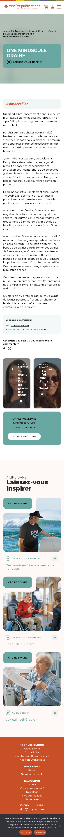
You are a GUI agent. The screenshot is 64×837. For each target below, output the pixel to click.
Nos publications (25, 31)
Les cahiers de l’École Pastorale (32, 756)
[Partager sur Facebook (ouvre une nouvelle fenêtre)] (4, 349)
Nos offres (32, 766)
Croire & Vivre (46, 31)
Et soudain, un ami (20, 644)
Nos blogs (32, 791)
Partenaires (32, 799)
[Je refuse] (60, 825)
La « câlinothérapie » (21, 719)
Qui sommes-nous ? (32, 788)
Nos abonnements (32, 774)
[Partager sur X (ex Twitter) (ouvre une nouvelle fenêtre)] (9, 348)
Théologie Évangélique (32, 759)
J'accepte (25, 832)
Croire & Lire (32, 752)
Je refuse (40, 832)
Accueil (7, 31)
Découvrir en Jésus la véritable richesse (30, 567)
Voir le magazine (24, 436)
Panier (32, 770)
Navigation (32, 780)
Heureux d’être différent (17, 33)
